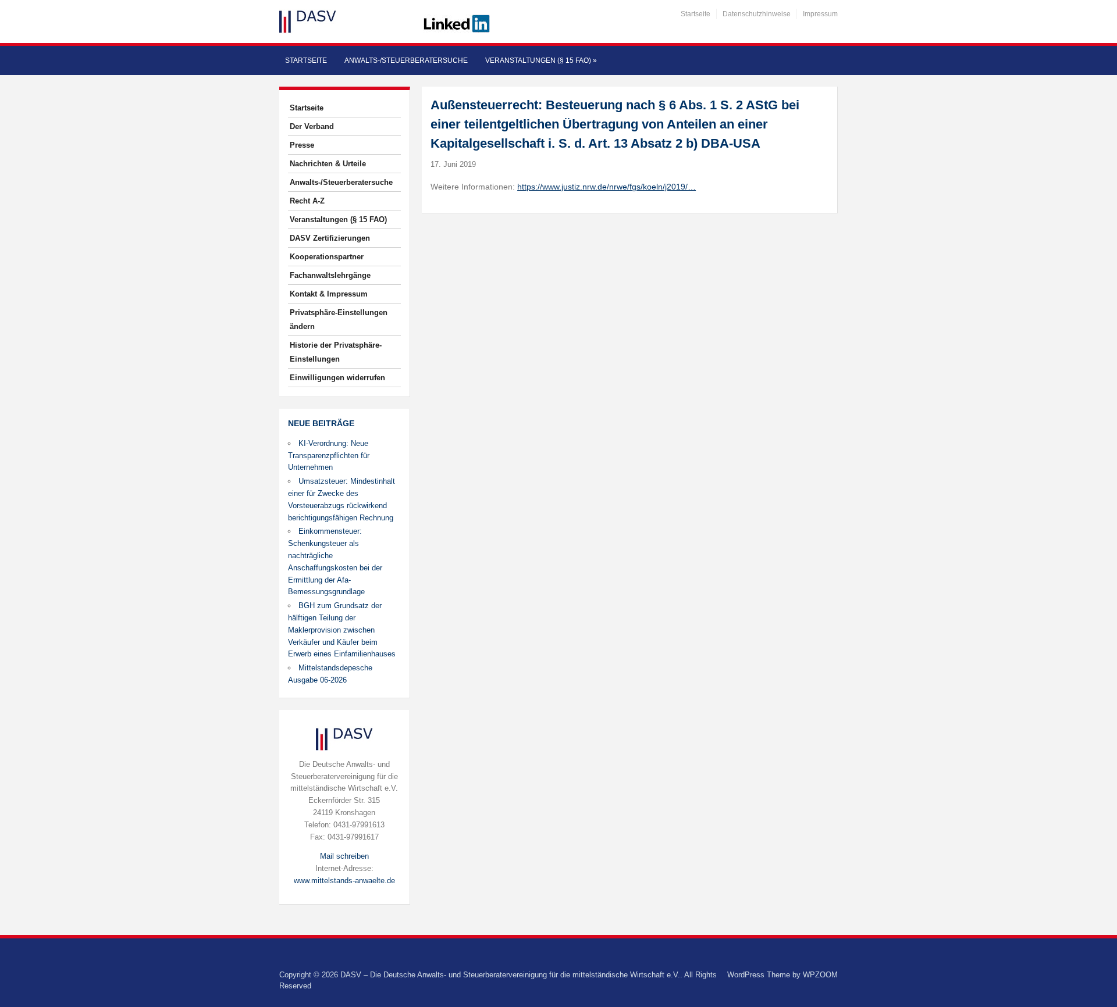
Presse (302, 145)
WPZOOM (820, 974)
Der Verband (312, 126)
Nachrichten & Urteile (328, 163)
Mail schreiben (344, 856)
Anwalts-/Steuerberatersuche (406, 60)
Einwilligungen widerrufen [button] (337, 377)
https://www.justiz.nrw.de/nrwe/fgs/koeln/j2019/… (606, 186)
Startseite (695, 14)
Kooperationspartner (327, 256)
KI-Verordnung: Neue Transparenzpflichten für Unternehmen (328, 455)
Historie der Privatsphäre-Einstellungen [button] (336, 352)
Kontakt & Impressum (329, 294)
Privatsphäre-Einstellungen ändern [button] (338, 319)
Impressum (820, 14)
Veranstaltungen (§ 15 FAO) (541, 60)
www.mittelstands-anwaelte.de (344, 880)
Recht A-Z (307, 201)
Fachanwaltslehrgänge (330, 275)
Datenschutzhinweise (757, 14)
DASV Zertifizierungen (330, 238)
